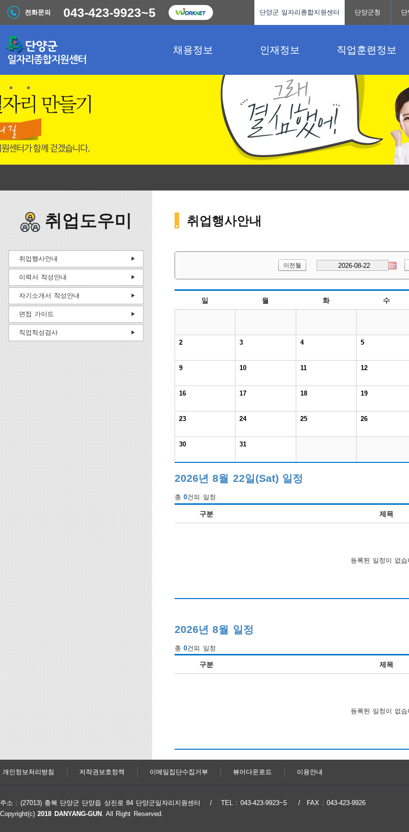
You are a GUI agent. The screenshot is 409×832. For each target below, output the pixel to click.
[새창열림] (190, 12)
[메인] (75, 50)
